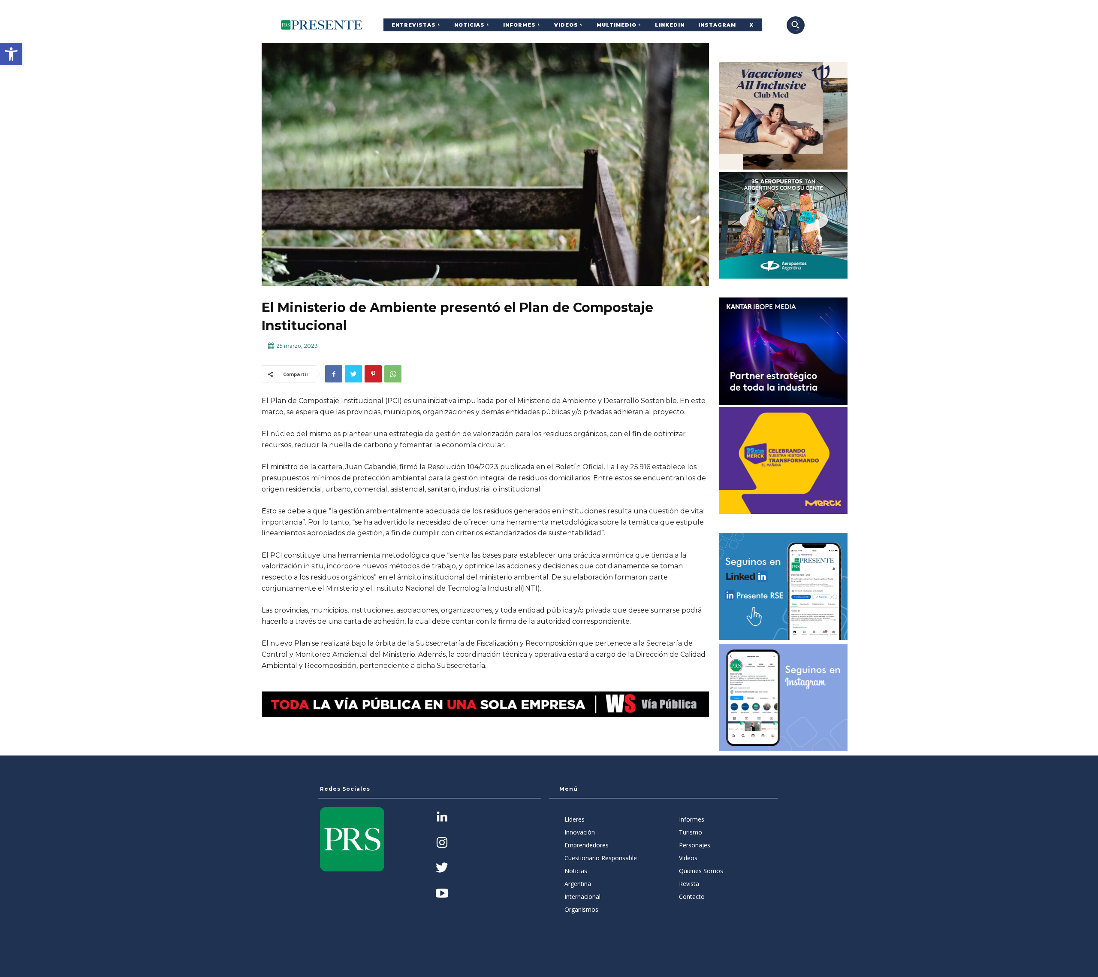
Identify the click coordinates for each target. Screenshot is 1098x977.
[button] (11, 54)
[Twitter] (353, 373)
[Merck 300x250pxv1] (783, 460)
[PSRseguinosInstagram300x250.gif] (783, 698)
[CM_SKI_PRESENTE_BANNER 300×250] (783, 116)
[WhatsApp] (392, 373)
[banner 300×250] (783, 225)
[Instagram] (441, 843)
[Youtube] (441, 893)
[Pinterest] (373, 373)
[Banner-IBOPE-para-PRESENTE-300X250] (783, 351)
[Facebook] (333, 373)
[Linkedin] (441, 817)
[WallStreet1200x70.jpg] (485, 704)
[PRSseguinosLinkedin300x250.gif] (783, 586)
